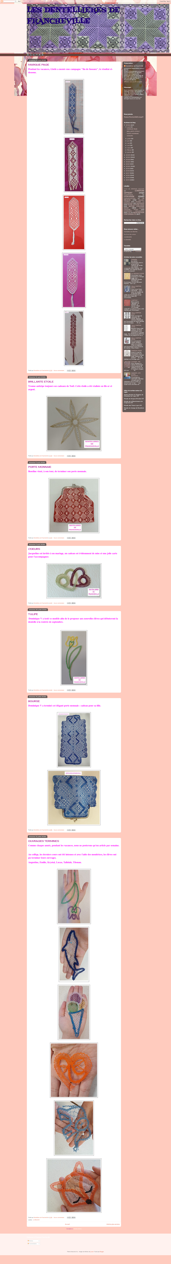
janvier (129, 152)
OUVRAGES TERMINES (43, 841)
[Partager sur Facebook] (73, 371)
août (129, 127)
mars (129, 147)
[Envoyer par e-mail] (68, 371)
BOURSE (34, 701)
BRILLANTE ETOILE (41, 381)
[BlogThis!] (69, 371)
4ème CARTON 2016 (136, 286)
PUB (129, 212)
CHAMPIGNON (128, 194)
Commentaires (33, 1243)
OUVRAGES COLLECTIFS (134, 211)
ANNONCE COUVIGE (137, 189)
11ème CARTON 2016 (136, 326)
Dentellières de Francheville (134, 66)
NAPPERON (140, 203)
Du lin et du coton (130, 234)
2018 (128, 171)
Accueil (67, 1224)
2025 (128, 155)
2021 (128, 164)
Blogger (102, 1251)
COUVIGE (129, 196)
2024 (128, 157)
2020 (128, 166)
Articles (31, 1241)
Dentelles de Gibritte (130, 231)
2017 (128, 173)
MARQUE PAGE (38, 64)
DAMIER (134, 259)
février (129, 150)
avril (128, 145)
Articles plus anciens (113, 1224)
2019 (128, 168)
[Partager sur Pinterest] (75, 371)
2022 (128, 161)
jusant (92, 1251)
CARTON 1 (134, 300)
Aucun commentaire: (59, 370)
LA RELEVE (36, 1220)
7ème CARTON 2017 (136, 313)
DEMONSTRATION (129, 198)
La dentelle (127, 239)
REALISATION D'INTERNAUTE (134, 213)
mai (128, 143)
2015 (128, 177)
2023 (128, 159)
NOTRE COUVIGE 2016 (136, 204)
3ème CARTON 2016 (136, 338)
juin (128, 141)
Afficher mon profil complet (133, 81)
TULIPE (33, 614)
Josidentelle (128, 237)
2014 (128, 180)
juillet (129, 138)
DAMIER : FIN (135, 362)
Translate (138, 251)
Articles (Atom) (77, 1228)
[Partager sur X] (71, 371)
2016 (128, 175)
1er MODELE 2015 (137, 273)
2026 (128, 125)
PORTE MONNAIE (39, 466)
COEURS (34, 548)
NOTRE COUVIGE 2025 (134, 208)
